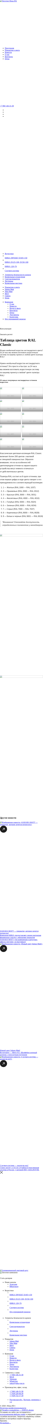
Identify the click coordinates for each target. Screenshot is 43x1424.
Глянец (8, 296)
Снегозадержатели (12, 279)
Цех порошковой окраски (15, 319)
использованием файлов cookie (12, 1414)
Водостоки (9, 254)
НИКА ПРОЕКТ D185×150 (16, 258)
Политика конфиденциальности (13, 1408)
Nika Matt (8, 292)
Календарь (14, 317)
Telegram (13, 1379)
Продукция (9, 48)
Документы (14, 315)
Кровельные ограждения (15, 277)
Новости (8, 52)
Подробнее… (5, 1423)
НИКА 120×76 (11, 266)
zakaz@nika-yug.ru (17, 1383)
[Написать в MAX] (5, 114)
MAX (12, 1377)
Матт (7, 294)
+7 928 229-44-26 (16, 1394)
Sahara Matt (9, 289)
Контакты (9, 57)
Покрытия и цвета (12, 50)
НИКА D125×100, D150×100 (16, 262)
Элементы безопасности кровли (18, 275)
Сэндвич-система (12, 271)
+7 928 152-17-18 (16, 1396)
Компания (9, 302)
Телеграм (13, 1284)
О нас (7, 55)
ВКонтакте (14, 1286)
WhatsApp (14, 1381)
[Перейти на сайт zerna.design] (17, 1410)
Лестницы (9, 281)
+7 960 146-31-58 (7, 106)
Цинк (7, 298)
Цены (7, 59)
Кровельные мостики (13, 283)
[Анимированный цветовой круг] (14, 1270)
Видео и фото (15, 308)
